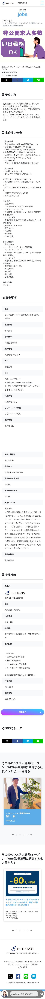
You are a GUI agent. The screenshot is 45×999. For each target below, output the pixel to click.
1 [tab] (13, 835)
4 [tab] (24, 835)
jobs (10, 21)
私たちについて (9, 961)
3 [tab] (21, 835)
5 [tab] (28, 835)
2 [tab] (17, 835)
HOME (4, 21)
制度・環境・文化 (21, 961)
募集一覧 (10, 964)
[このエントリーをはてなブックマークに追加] (28, 80)
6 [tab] (31, 835)
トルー (37, 982)
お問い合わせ (22, 967)
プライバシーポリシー (22, 964)
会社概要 (35, 964)
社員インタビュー (35, 961)
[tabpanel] (22, 801)
